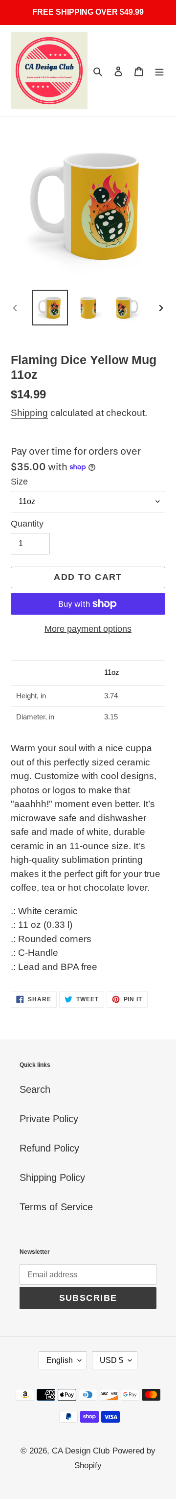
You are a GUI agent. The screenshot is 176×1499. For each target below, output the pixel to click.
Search (35, 1089)
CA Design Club (81, 1450)
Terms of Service (56, 1206)
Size (19, 481)
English (59, 1360)
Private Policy (49, 1118)
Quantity (27, 524)
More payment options (88, 629)
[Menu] (159, 71)
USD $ (111, 1360)
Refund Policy (49, 1148)
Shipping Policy (52, 1177)
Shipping (29, 413)
